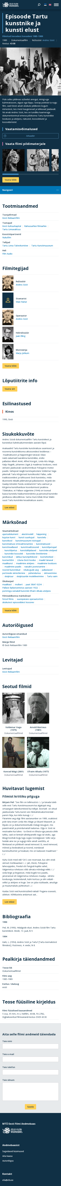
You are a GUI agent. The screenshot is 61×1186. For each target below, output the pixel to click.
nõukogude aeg (31, 569)
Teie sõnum (8, 1080)
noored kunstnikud (11, 569)
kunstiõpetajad (49, 547)
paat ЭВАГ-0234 (34, 584)
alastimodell (27, 534)
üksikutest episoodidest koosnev (18, 602)
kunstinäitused (43, 543)
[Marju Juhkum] (7, 352)
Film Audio (7, 253)
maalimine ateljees (25, 563)
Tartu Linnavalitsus (11, 229)
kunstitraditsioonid (30, 547)
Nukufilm (6, 237)
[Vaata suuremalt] (30, 71)
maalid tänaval (46, 560)
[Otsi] (39, 4)
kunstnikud (7, 556)
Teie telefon (8, 1067)
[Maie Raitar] (7, 300)
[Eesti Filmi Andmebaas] (10, 4)
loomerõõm (8, 560)
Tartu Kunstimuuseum (42, 245)
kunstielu (41, 537)
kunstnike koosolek (14, 553)
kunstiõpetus (11, 550)
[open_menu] (56, 4)
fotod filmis (8, 599)
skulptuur (9, 576)
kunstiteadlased (10, 547)
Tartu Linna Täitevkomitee (15, 245)
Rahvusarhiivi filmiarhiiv (35, 226)
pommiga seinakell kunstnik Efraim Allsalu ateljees (26, 591)
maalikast (7, 584)
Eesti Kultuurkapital (11, 226)
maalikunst (7, 563)
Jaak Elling (20, 336)
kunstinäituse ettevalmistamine (17, 543)
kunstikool (7, 540)
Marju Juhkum (22, 353)
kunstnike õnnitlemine (36, 553)
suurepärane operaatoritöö (30, 599)
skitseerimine (50, 573)
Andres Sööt (48, 40)
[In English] (50, 4)
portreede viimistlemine (13, 573)
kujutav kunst (8, 537)
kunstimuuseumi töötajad (28, 540)
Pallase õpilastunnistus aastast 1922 (20, 587)
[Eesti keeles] (45, 4)
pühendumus (34, 573)
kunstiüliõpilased (28, 550)
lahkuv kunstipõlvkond (26, 556)
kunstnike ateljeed (48, 550)
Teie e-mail (8, 1054)
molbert (19, 584)
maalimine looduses (47, 563)
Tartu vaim (52, 576)
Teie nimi (7, 1041)
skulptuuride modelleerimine (30, 576)
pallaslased (47, 569)
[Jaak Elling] (7, 335)
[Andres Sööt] (7, 283)
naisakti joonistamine (34, 566)
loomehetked (46, 556)
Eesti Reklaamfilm (11, 218)
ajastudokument (10, 534)
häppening (41, 534)
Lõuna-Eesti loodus (26, 560)
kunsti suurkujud (26, 537)
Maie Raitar (21, 301)
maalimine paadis (13, 566)
